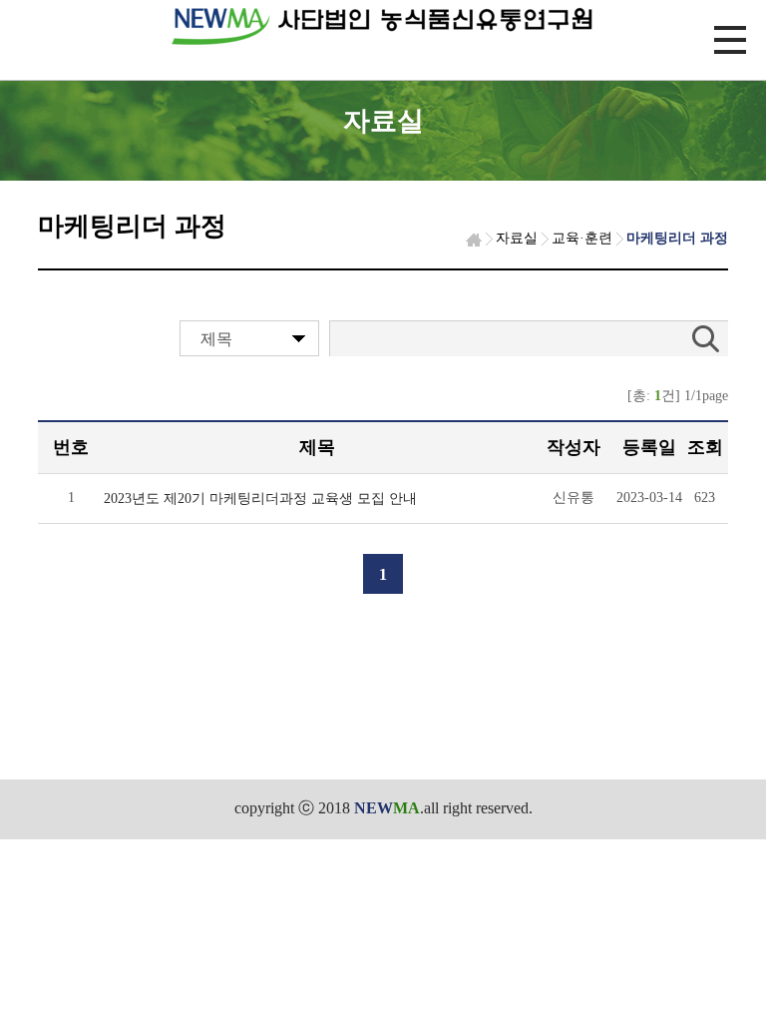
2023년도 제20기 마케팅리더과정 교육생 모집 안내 (260, 498)
